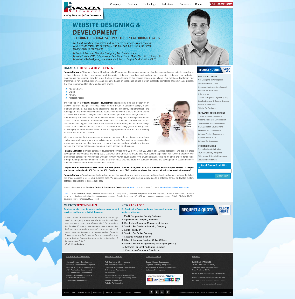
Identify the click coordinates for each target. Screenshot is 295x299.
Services (132, 4)
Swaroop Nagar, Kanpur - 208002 (206, 267)
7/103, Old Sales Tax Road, (203, 265)
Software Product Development (210, 134)
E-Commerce (203, 94)
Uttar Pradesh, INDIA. (201, 270)
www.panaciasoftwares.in (212, 284)
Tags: (66, 193)
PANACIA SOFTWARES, (202, 262)
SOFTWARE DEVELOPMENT (78, 257)
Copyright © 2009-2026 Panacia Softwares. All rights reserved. (205, 292)
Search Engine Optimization (209, 149)
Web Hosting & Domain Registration (212, 156)
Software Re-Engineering (208, 141)
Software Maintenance (207, 137)
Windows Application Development (212, 120)
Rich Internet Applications (208, 90)
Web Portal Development (208, 83)
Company (115, 4)
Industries (167, 4)
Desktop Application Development (211, 123)
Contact (199, 4)
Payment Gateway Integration (210, 153)
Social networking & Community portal (213, 101)
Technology (149, 4)
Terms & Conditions (113, 292)
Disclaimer (97, 292)
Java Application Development (210, 130)
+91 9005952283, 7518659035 (212, 273)
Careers (184, 4)
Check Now (222, 176)
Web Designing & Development (210, 80)
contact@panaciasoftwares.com (212, 277)
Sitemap (137, 292)
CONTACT (196, 257)
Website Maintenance (206, 105)
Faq (73, 292)
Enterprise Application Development (212, 87)
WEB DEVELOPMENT (113, 257)
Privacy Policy (84, 292)
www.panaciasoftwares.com (213, 281)
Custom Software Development (210, 116)
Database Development (207, 160)
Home (66, 292)
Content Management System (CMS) (213, 98)
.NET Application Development (210, 127)
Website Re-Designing (207, 108)
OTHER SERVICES (153, 257)
